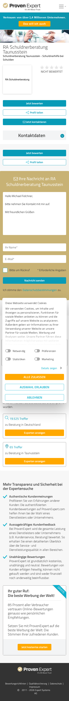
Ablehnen (34, 397)
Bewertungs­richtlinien (15, 683)
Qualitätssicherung (38, 683)
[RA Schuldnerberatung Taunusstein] (17, 79)
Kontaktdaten (31, 135)
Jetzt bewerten (34, 103)
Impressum (34, 686)
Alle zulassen (34, 377)
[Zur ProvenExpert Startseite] (21, 7)
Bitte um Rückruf (19, 270)
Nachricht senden (34, 280)
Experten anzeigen (34, 432)
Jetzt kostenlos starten (34, 647)
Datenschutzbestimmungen (40, 290)
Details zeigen (49, 368)
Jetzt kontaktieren (35, 122)
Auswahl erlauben (34, 387)
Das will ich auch (34, 23)
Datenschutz (56, 683)
